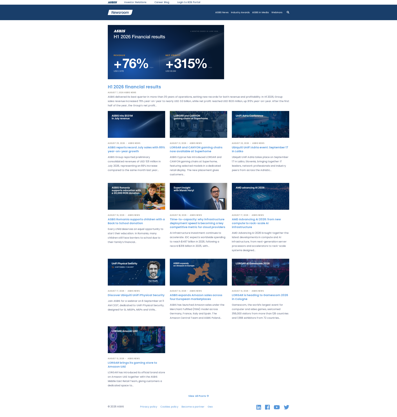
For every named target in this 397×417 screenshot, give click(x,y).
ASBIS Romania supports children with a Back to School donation (136, 221)
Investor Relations (135, 2)
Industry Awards (240, 12)
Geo (210, 406)
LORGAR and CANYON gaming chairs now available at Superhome (196, 149)
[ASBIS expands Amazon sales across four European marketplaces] (198, 272)
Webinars (276, 12)
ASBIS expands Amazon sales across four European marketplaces (196, 297)
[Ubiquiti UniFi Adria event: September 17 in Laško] (260, 124)
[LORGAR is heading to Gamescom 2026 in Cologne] (260, 272)
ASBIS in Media (260, 12)
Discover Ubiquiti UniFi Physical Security (136, 295)
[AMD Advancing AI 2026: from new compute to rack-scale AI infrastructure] (260, 196)
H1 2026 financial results (134, 87)
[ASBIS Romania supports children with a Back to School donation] (136, 196)
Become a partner (193, 406)
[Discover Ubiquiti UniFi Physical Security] (136, 272)
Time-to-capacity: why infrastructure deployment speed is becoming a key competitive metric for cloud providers (198, 223)
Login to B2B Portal (188, 2)
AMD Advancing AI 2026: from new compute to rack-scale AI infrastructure (256, 223)
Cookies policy (169, 406)
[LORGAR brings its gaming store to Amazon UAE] (136, 339)
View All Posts (197, 396)
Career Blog (161, 2)
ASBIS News (222, 12)
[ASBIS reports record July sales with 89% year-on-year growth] (136, 124)
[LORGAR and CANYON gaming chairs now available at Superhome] (198, 124)
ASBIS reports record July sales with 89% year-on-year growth (136, 149)
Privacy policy (148, 406)
